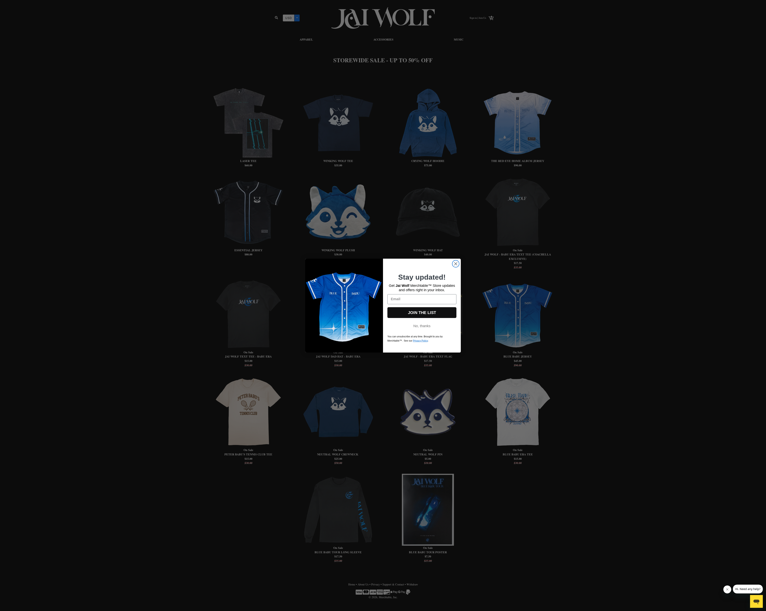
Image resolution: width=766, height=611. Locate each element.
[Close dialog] (455, 263)
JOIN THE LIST (422, 312)
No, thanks (421, 326)
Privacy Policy (420, 340)
